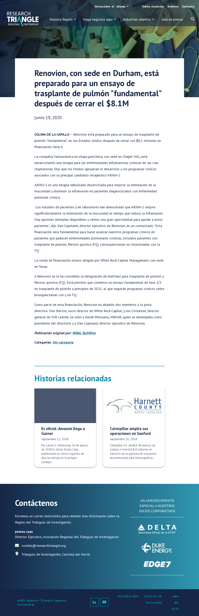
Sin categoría (63, 342)
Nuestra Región (61, 19)
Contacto (188, 6)
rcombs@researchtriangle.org (44, 545)
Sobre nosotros (153, 6)
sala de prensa (172, 19)
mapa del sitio (175, 602)
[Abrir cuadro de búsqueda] (193, 19)
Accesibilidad (128, 596)
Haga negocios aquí (98, 19)
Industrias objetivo (137, 19)
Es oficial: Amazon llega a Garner (63, 431)
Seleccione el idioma (110, 6)
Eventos (173, 6)
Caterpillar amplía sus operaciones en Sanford (130, 431)
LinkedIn (94, 602)
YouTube (104, 602)
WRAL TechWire (84, 333)
